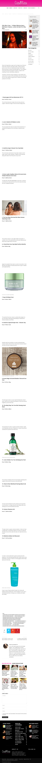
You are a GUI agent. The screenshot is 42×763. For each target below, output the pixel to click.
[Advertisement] (21, 11)
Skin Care (6, 13)
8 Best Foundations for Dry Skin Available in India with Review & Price (35, 737)
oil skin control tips (7, 624)
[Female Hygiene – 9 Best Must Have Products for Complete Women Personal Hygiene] (4, 726)
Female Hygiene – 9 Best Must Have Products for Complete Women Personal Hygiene (9, 727)
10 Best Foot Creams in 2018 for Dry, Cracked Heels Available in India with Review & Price (23, 687)
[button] (38, 8)
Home (3, 13)
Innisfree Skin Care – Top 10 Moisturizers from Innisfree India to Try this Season (14, 686)
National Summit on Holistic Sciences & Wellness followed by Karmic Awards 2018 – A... (35, 38)
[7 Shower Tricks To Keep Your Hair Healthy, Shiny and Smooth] (4, 737)
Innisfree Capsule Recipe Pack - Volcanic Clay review (12, 617)
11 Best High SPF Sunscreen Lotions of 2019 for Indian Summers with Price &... (35, 26)
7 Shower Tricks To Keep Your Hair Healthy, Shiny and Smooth (9, 738)
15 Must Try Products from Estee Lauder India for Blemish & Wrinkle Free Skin (35, 21)
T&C (30, 759)
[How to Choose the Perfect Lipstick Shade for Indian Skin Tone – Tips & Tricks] (30, 31)
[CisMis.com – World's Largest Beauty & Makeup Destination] (21, 3)
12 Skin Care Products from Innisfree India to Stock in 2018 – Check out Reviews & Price (14, 674)
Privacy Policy (21, 759)
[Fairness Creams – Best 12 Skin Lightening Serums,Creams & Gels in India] (6, 667)
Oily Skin (10, 13)
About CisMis (4, 759)
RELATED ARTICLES (6, 663)
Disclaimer (16, 759)
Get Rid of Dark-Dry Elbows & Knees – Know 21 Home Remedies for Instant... (35, 44)
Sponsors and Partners (10, 759)
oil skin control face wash (19, 623)
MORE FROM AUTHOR (17, 663)
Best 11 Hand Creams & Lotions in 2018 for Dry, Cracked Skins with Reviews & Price (5, 687)
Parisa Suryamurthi (6, 29)
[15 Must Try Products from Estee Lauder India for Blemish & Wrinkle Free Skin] (30, 20)
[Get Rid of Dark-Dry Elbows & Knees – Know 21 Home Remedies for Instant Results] (30, 43)
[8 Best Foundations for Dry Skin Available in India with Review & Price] (30, 736)
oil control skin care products (19, 622)
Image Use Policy (26, 759)
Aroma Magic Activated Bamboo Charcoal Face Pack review (13, 614)
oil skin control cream (7, 623)
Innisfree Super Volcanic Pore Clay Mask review (11, 618)
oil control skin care (7, 622)
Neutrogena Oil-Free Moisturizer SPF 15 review (11, 619)
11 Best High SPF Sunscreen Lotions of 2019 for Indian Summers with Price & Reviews (22, 674)
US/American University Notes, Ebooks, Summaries (9, 760)
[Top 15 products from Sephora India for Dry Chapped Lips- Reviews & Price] (30, 731)
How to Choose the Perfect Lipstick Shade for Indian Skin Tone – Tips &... (35, 32)
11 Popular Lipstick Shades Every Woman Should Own (22, 639)
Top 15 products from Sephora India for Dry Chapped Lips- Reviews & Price (35, 732)
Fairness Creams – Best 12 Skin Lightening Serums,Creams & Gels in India (5, 673)
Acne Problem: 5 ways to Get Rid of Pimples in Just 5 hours (7, 639)
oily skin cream (16, 624)
